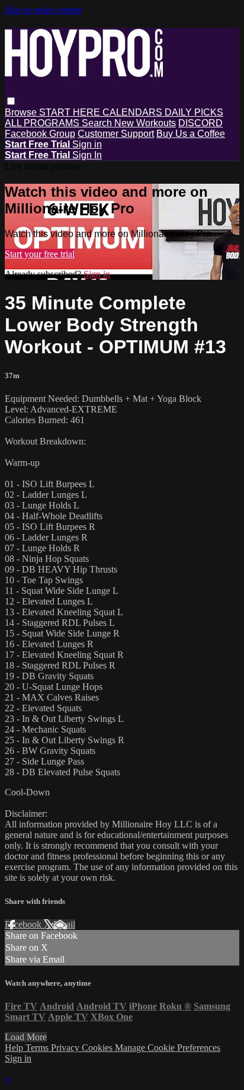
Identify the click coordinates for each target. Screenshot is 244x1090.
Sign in (87, 144)
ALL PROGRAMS (43, 123)
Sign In (87, 155)
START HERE (70, 112)
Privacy (66, 1048)
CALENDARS (133, 112)
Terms (38, 1048)
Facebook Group (40, 134)
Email (64, 924)
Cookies (98, 1048)
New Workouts (145, 123)
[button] (11, 101)
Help (15, 1048)
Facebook (24, 924)
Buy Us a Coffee (190, 134)
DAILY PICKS (194, 112)
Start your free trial (40, 254)
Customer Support (116, 134)
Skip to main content (43, 10)
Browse (22, 112)
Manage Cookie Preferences (167, 1048)
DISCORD (200, 123)
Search (98, 123)
